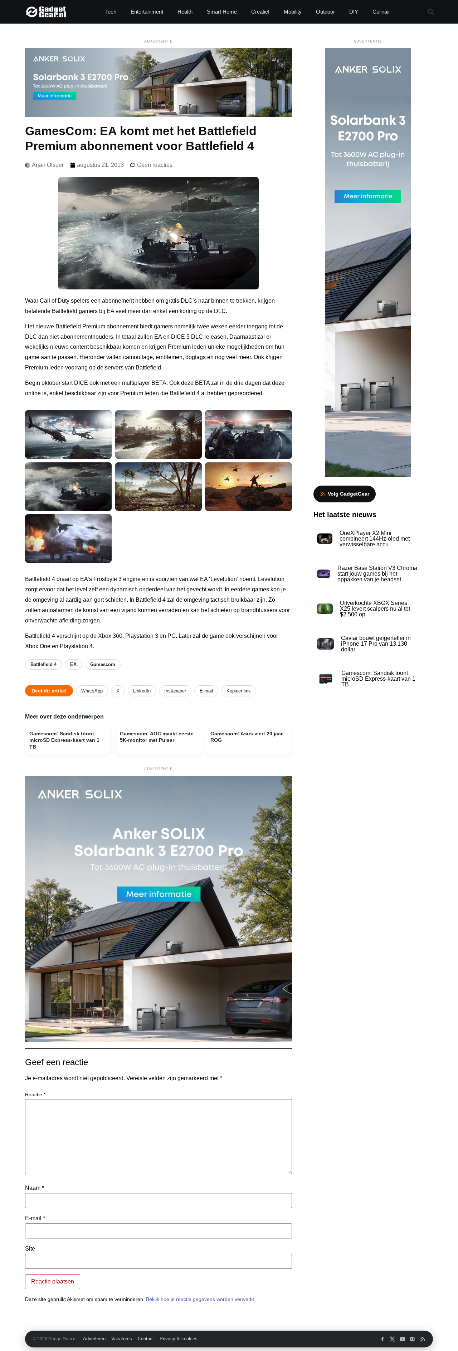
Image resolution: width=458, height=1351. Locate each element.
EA (73, 664)
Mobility (293, 12)
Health (185, 12)
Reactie (35, 1094)
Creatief (260, 12)
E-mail (206, 691)
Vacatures (121, 1338)
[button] (431, 12)
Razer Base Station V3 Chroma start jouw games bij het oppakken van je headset (377, 573)
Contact (146, 1338)
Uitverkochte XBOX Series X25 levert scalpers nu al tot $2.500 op (375, 608)
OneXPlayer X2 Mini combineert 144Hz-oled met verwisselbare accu (375, 538)
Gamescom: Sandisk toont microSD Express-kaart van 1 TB (378, 678)
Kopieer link (238, 691)
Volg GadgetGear (348, 494)
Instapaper (175, 691)
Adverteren (94, 1338)
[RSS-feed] (422, 1339)
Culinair (381, 12)
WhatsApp (92, 691)
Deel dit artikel (49, 691)
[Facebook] (382, 1339)
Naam (34, 1188)
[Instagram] (412, 1339)
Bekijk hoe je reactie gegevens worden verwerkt (200, 1299)
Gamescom (102, 664)
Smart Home (222, 12)
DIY (353, 12)
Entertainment (147, 12)
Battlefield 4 (43, 664)
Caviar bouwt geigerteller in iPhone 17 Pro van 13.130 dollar (376, 643)
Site (30, 1249)
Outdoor (325, 12)
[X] (392, 1339)
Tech (110, 12)
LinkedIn (142, 691)
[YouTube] (402, 1339)
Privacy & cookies (179, 1338)
